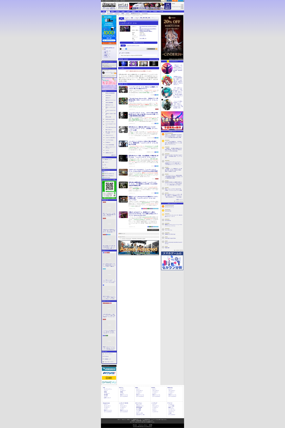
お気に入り (169, 0)
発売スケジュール (124, 394)
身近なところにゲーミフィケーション (110, 148)
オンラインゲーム (108, 389)
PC (108, 11)
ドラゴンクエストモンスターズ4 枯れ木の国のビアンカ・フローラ (173, 216)
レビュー (103, 13)
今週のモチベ (108, 97)
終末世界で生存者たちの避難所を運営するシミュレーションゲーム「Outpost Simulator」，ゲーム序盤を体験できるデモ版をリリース (173, 184)
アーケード (169, 403)
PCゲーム (106, 171)
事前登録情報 (139, 407)
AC (150, 11)
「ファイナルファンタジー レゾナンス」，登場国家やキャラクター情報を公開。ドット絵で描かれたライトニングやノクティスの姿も (173, 163)
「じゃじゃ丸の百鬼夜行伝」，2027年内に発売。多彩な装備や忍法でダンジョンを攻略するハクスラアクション (173, 143)
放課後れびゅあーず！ (110, 152)
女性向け (134, 11)
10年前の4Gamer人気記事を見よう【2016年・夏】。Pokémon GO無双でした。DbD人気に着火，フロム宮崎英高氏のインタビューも (109, 231)
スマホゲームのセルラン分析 (110, 111)
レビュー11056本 (105, 8)
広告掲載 (150, 424)
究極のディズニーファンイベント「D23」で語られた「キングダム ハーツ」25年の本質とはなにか (109, 348)
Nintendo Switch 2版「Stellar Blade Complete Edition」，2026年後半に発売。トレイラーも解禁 (173, 156)
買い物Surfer (108, 142)
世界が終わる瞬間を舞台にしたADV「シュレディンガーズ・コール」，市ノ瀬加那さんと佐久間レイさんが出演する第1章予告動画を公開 (143, 184)
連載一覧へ (114, 155)
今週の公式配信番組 (109, 102)
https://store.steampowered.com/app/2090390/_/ (148, 28)
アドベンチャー (143, 35)
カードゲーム (171, 408)
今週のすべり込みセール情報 (110, 114)
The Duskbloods (168, 220)
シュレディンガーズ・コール (110, 72)
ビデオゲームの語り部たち (110, 137)
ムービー (127, 13)
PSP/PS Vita (170, 387)
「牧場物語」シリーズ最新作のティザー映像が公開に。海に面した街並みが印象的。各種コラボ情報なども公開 (173, 170)
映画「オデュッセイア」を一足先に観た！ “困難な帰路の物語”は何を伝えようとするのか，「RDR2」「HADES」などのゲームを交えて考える (109, 214)
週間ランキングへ (180, 199)
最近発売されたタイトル (135, 13)
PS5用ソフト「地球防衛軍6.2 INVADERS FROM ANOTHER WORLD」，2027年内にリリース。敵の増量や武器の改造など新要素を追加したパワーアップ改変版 (173, 136)
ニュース (106, 50)
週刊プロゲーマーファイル (110, 100)
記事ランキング (107, 397)
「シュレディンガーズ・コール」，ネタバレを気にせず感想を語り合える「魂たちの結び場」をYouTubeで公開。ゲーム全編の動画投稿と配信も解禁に (143, 114)
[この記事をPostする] (120, 49)
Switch (123, 11)
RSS (102, 0)
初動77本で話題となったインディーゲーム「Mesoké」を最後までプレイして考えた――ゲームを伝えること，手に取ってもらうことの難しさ (109, 297)
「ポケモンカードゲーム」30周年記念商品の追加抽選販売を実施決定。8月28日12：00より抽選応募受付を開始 (173, 177)
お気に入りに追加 (151, 48)
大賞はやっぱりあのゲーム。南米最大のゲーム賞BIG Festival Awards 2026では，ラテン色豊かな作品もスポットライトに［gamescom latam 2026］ (143, 214)
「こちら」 (149, 420)
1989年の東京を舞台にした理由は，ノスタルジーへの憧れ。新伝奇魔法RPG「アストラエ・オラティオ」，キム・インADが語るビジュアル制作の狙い (109, 315)
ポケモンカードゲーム (169, 206)
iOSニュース (139, 404)
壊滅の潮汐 (167, 247)
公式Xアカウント (108, 0)
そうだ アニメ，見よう (110, 121)
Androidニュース (139, 406)
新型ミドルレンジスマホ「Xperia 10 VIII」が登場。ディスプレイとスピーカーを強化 (173, 189)
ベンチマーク (155, 411)
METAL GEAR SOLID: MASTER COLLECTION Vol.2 (173, 243)
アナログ (155, 11)
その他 (169, 413)
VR (138, 11)
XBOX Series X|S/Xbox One (109, 173)
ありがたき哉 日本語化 (110, 144)
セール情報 (138, 408)
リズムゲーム (171, 411)
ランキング (181, 0)
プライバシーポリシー (108, 353)
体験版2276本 (112, 8)
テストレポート (155, 406)
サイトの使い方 (116, 0)
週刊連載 (106, 394)
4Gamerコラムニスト (109, 135)
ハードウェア (144, 11)
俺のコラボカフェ (109, 129)
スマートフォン (138, 403)
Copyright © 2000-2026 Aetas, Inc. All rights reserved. (142, 426)
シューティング (171, 410)
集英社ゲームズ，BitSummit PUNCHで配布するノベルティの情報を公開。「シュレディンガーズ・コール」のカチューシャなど (143, 198)
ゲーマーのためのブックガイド (110, 124)
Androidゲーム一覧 (140, 414)
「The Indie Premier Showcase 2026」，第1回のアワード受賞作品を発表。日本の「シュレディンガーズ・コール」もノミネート (143, 100)
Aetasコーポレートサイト (109, 361)
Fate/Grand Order (168, 211)
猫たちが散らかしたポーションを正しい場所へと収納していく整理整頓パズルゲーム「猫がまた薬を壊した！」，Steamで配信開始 (173, 196)
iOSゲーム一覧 (139, 413)
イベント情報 (171, 406)
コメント (123, 48)
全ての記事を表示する (153, 229)
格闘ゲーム (170, 407)
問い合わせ (123, 0)
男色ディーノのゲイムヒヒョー (110, 108)
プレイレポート (110, 13)
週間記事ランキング (108, 159)
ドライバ (106, 167)
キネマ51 (107, 150)
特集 (105, 52)
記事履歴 (175, 0)
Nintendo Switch (107, 177)
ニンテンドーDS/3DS (123, 403)
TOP (104, 11)
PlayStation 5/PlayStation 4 (109, 175)
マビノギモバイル (168, 230)
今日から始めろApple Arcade (111, 127)
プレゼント (106, 162)
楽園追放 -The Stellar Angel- (170, 234)
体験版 (122, 13)
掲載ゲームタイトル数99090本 (109, 7)
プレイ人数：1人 (143, 38)
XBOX (112, 11)
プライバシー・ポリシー (142, 424)
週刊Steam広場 (108, 116)
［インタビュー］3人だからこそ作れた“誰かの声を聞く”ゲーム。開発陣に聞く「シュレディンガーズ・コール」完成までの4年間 (143, 143)
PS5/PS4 (117, 11)
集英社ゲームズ (143, 30)
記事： (112, 73)
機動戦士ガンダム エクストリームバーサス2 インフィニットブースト (173, 225)
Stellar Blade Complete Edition (170, 238)
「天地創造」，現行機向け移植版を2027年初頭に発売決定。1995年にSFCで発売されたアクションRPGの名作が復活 (173, 150)
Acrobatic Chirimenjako (144, 31)
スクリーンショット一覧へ (153, 59)
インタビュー (117, 13)
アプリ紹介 (138, 410)
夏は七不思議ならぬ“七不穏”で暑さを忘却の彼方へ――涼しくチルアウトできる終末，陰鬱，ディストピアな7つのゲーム (109, 247)
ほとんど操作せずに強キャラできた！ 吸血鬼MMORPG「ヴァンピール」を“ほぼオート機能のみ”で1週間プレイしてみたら (109, 265)
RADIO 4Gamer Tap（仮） (110, 119)
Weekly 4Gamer (108, 95)
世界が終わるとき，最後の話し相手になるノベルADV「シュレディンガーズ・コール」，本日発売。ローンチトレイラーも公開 (143, 128)
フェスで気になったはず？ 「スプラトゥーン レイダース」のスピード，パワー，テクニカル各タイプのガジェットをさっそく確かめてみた (109, 281)
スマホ (128, 11)
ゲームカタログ (145, 13)
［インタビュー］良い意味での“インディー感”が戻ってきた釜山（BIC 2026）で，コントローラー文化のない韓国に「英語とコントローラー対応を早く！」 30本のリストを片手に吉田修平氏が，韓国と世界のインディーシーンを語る (109, 332)
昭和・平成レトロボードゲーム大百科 (110, 132)
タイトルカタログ (124, 396)
